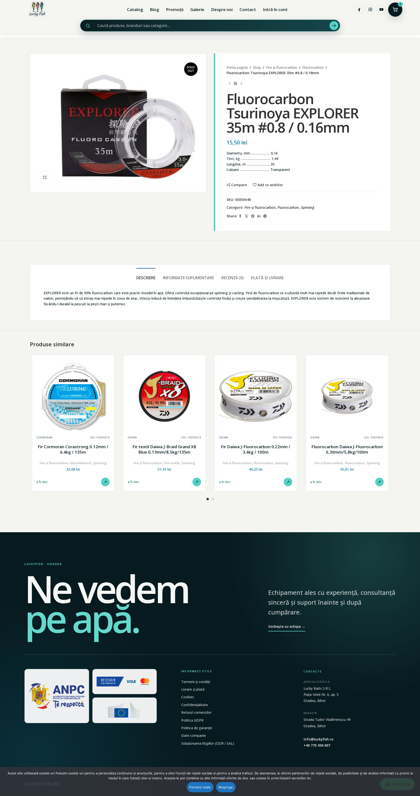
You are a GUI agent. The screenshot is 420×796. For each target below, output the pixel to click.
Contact (248, 9)
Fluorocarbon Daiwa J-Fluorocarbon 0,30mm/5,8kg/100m (347, 449)
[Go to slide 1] (207, 499)
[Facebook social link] (240, 216)
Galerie (197, 9)
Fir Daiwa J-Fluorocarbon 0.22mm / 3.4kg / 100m (255, 449)
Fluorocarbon (313, 67)
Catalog (135, 9)
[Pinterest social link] (253, 216)
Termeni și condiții (195, 681)
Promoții (174, 9)
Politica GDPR (192, 720)
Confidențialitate (194, 704)
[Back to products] (235, 84)
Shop (257, 67)
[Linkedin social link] (259, 216)
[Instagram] (370, 9)
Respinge (225, 787)
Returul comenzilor (196, 712)
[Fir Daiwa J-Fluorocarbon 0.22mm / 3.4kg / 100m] (256, 396)
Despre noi (222, 9)
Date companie (193, 735)
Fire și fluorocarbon (281, 67)
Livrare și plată (192, 689)
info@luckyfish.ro (318, 739)
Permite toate (200, 787)
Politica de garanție (196, 728)
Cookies (187, 697)
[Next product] (241, 84)
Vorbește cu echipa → (286, 626)
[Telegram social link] (265, 216)
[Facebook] (359, 9)
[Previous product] (229, 84)
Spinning (307, 207)
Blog (154, 9)
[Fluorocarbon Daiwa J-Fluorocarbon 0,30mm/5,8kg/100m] (347, 396)
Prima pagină (237, 67)
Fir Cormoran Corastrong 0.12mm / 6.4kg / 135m (73, 449)
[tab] (145, 275)
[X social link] (246, 216)
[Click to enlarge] (45, 177)
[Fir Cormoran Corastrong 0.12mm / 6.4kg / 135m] (73, 396)
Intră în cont (275, 9)
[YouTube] (381, 9)
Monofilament (80, 463)
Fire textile (172, 463)
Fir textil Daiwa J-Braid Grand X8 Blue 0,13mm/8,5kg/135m (164, 449)
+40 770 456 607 (317, 745)
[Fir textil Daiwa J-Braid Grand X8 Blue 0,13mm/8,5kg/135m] (164, 396)
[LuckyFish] (38, 9)
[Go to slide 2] (212, 499)
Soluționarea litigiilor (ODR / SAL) (207, 743)
